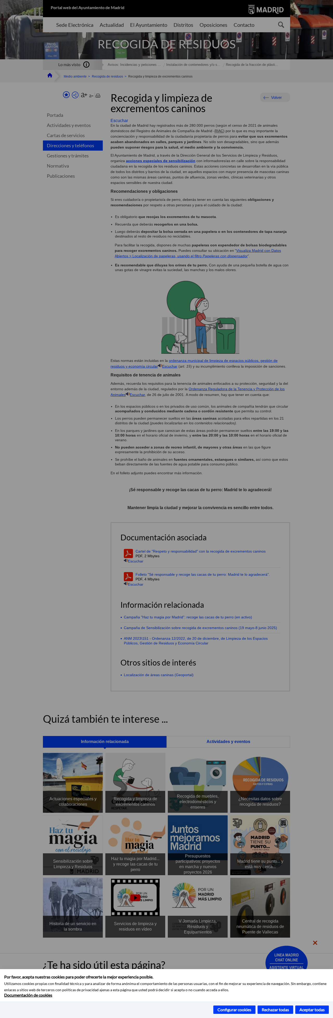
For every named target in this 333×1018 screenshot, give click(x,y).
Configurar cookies (234, 1009)
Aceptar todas (312, 1009)
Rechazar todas (275, 1009)
